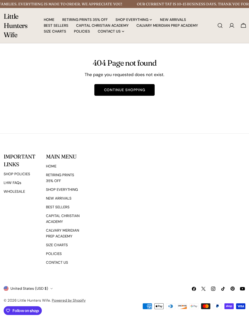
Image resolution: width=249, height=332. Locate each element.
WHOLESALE (14, 191)
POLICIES (54, 253)
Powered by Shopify (69, 300)
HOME (51, 166)
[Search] (220, 25)
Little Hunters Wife (15, 25)
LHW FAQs (12, 182)
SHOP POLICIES (17, 174)
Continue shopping (124, 89)
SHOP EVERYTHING (62, 189)
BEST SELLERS (58, 207)
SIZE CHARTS (57, 245)
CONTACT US (57, 262)
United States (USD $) (29, 288)
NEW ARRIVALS (58, 198)
